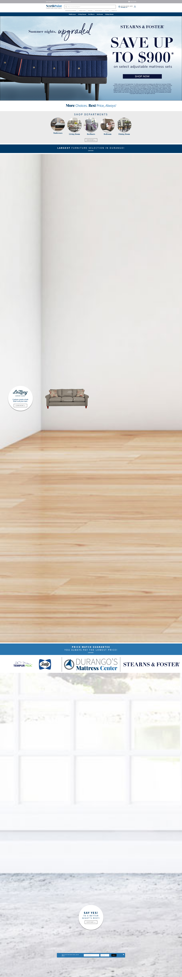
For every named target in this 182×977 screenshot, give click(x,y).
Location (107, 10)
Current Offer (82, 10)
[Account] (135, 6)
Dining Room (109, 14)
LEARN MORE (20, 406)
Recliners (91, 14)
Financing (90, 10)
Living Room (82, 14)
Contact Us (114, 10)
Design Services (98, 10)
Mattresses (72, 14)
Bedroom (100, 14)
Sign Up (114, 955)
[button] (123, 954)
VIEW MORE (91, 140)
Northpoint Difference (70, 10)
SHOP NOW (91, 922)
